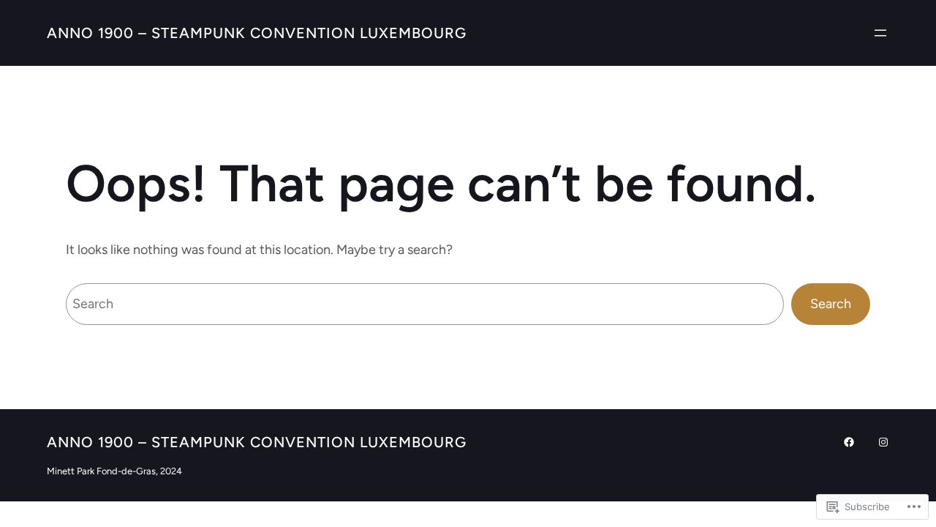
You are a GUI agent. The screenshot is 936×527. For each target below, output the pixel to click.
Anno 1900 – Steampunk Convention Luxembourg (257, 33)
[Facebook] (849, 442)
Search (830, 304)
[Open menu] (880, 33)
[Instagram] (883, 442)
